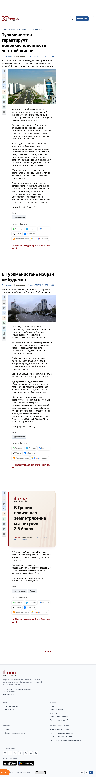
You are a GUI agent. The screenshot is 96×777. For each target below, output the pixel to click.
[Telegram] (25, 753)
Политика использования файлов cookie (65, 740)
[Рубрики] (91, 18)
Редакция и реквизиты (58, 710)
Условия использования (59, 730)
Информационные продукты (14, 733)
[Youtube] (20, 753)
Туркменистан (19, 217)
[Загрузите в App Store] (10, 763)
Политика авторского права (61, 736)
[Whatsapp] (5, 753)
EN (82, 772)
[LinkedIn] (31, 753)
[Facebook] (10, 753)
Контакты (54, 713)
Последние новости (10, 706)
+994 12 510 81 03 (9, 692)
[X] (15, 753)
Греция (33, 591)
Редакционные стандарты (60, 717)
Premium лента (8, 710)
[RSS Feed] (36, 753)
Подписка (6, 730)
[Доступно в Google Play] (26, 763)
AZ (87, 772)
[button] (4, 71)
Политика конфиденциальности (62, 733)
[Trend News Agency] (9, 673)
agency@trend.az (8, 694)
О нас (52, 706)
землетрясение (19, 591)
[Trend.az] (10, 18)
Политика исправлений (59, 720)
